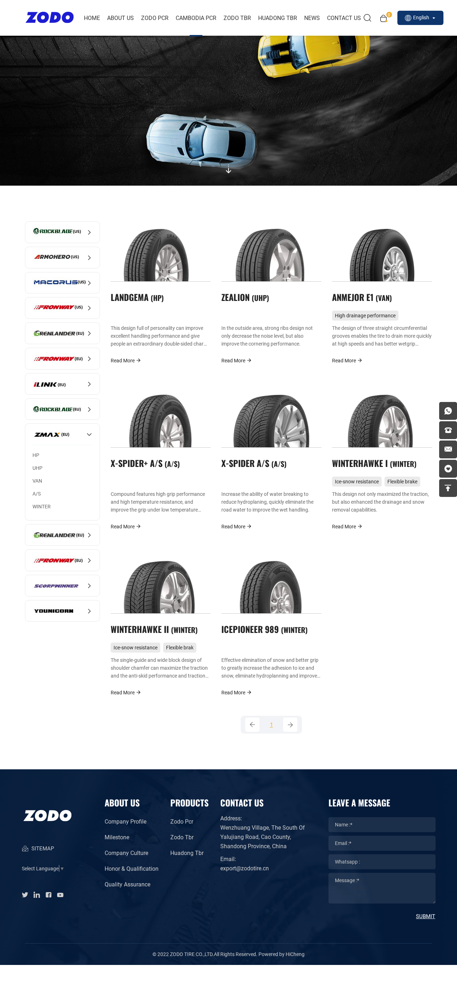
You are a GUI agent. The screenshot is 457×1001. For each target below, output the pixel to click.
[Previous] (252, 725)
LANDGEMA (136, 297)
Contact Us (344, 17)
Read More (123, 360)
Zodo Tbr (182, 837)
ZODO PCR (155, 17)
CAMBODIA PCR (196, 17)
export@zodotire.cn (244, 868)
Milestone (117, 837)
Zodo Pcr (181, 821)
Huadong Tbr (187, 852)
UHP (37, 467)
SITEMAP (42, 848)
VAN (37, 480)
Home (92, 17)
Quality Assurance (127, 884)
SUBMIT (425, 916)
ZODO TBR (237, 17)
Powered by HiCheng (281, 954)
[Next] (290, 725)
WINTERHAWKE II (153, 629)
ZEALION (244, 297)
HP (35, 455)
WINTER (41, 506)
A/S (36, 493)
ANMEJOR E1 (361, 297)
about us (120, 17)
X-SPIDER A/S (252, 463)
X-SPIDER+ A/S (144, 463)
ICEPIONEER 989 (263, 629)
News (312, 17)
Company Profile (125, 821)
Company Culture (126, 852)
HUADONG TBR (277, 17)
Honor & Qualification (132, 868)
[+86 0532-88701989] (448, 430)
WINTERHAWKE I (373, 463)
